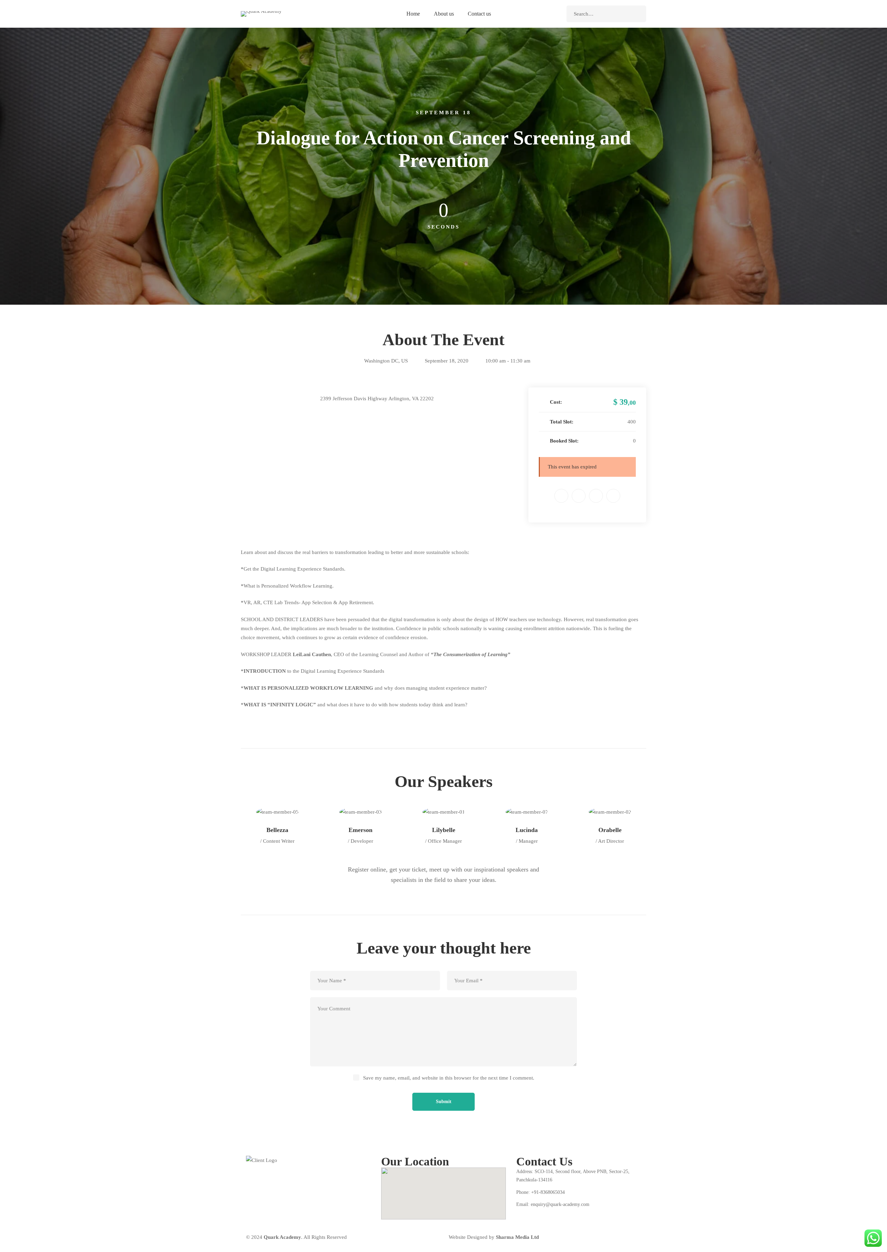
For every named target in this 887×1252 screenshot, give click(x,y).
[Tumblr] (613, 496)
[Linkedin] (596, 496)
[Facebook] (561, 496)
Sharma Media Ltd (517, 1237)
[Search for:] (606, 14)
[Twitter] (579, 496)
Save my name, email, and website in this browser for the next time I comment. (448, 1078)
